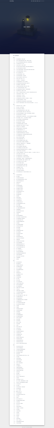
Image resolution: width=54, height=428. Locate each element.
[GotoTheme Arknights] (43, 1)
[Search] (41, 1)
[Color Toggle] (42, 1)
